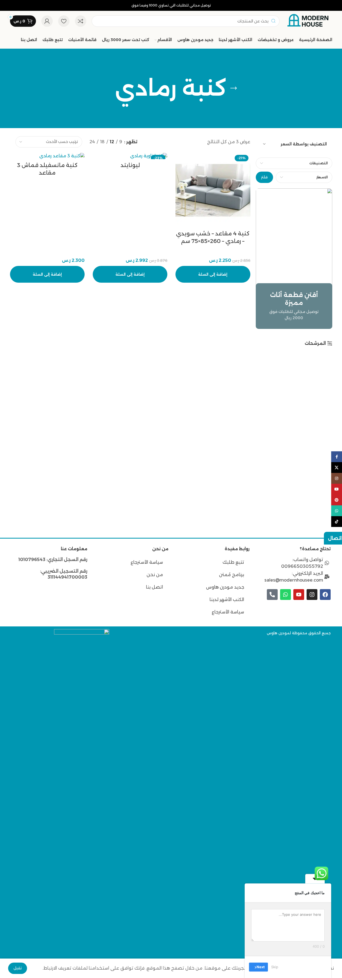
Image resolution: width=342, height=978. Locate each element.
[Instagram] (312, 594)
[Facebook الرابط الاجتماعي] (336, 456)
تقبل (18, 968)
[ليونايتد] (130, 156)
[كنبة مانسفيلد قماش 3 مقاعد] (47, 156)
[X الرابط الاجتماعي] (336, 467)
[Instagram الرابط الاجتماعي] (336, 478)
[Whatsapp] (285, 594)
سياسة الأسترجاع (228, 612)
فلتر (264, 177)
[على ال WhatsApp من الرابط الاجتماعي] (336, 510)
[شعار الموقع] (308, 20)
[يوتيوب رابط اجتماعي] (336, 489)
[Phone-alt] (272, 594)
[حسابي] (47, 21)
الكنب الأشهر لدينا (227, 599)
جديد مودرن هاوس (225, 587)
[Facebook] (325, 594)
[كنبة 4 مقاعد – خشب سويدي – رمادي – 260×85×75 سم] (212, 190)
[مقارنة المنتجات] (80, 21)
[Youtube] (298, 594)
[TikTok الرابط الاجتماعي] (336, 521)
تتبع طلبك (233, 562)
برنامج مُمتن (231, 574)
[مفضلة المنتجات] (63, 21)
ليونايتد (130, 165)
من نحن (154, 574)
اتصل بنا (154, 587)
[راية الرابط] (294, 258)
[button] (212, 274)
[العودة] (233, 88)
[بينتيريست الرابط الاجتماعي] (336, 500)
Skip (274, 967)
